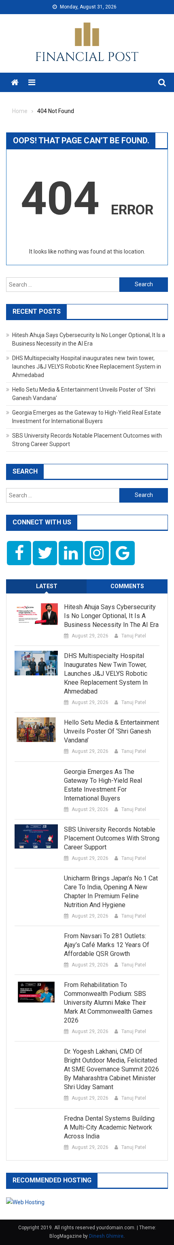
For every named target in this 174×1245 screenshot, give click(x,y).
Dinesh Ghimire (106, 1236)
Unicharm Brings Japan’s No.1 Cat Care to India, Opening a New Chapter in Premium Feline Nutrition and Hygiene (111, 891)
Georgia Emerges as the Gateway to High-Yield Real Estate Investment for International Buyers (103, 785)
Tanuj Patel (133, 636)
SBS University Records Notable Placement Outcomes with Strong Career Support (111, 838)
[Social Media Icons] (19, 553)
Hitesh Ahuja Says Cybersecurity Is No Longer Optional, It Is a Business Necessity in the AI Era (111, 616)
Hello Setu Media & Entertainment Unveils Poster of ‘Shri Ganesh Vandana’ (111, 731)
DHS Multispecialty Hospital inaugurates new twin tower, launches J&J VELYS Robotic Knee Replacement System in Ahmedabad (86, 366)
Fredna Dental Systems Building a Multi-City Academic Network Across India (109, 1127)
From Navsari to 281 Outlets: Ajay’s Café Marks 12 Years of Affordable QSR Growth (106, 945)
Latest (46, 586)
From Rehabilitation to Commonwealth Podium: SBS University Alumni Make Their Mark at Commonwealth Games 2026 (108, 1002)
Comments (127, 586)
